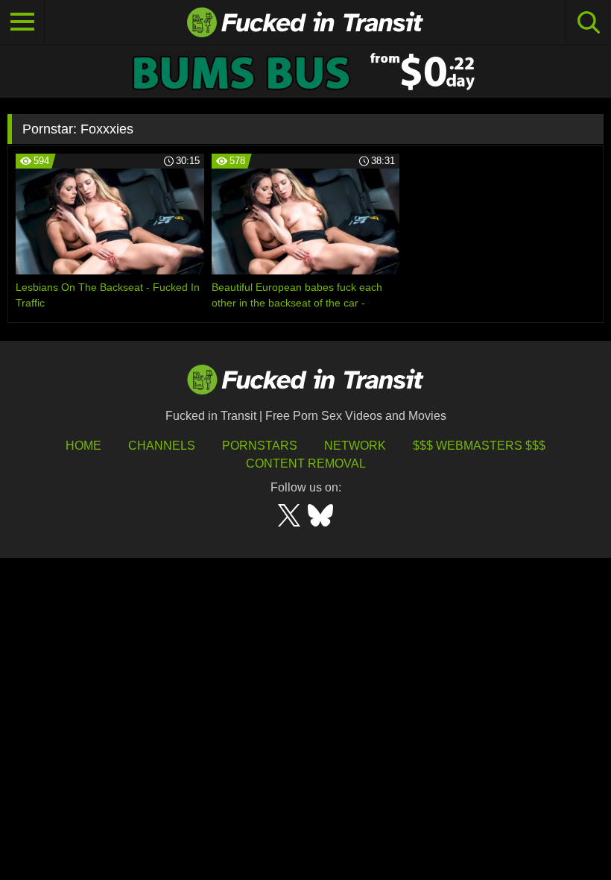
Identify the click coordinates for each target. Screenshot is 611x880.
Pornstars (259, 445)
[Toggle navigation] (22, 22)
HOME (83, 445)
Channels (161, 445)
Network (355, 445)
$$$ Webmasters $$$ (479, 445)
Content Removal (306, 463)
